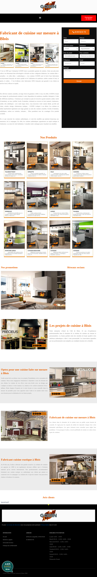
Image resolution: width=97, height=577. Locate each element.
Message (66, 68)
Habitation (83, 45)
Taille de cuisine (68, 45)
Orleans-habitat (45, 525)
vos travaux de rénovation (13, 525)
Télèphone (67, 60)
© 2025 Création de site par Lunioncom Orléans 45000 (15, 573)
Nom (65, 38)
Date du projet (68, 53)
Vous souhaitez (84, 53)
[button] (40, 17)
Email (81, 60)
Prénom (82, 38)
